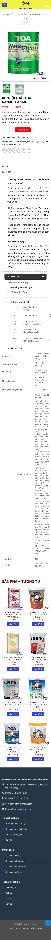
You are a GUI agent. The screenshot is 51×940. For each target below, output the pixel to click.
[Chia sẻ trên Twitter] (14, 150)
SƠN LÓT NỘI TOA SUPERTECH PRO (13, 703)
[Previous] (6, 54)
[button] (4, 5)
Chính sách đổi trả (13, 872)
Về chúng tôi (11, 887)
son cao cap (21, 142)
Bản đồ (8, 840)
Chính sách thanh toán (15, 866)
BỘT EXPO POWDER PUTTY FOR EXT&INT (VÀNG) (13, 659)
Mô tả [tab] (5, 167)
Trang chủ (8, 14)
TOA (25, 321)
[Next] (44, 54)
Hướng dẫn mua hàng (15, 823)
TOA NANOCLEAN (13, 144)
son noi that (32, 142)
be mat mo (10, 142)
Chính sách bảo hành (15, 861)
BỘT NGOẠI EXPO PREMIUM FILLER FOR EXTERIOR (13, 614)
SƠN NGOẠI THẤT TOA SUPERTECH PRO (38, 659)
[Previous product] (28, 23)
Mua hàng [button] (13, 624)
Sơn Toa (24, 137)
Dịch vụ (8, 893)
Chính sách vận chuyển (16, 829)
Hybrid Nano (27, 225)
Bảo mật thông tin (13, 834)
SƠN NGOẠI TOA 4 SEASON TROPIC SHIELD (13, 749)
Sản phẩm (21, 14)
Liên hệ (8, 904)
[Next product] (23, 23)
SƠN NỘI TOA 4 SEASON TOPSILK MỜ (38, 749)
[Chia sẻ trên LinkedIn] (29, 150)
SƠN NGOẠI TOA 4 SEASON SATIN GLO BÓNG (38, 614)
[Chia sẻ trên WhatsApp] (4, 150)
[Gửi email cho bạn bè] (19, 150)
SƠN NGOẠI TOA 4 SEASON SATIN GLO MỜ (38, 704)
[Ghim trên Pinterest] (24, 150)
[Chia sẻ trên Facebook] (9, 150)
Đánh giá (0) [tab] (8, 172)
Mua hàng (23, 129)
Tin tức (8, 898)
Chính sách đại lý (13, 855)
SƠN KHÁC (35, 14)
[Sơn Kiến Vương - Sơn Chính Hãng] (25, 4)
